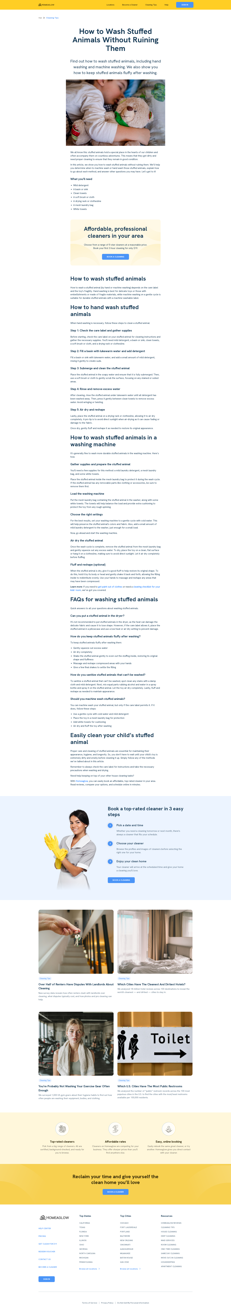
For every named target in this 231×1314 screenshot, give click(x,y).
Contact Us (44, 1259)
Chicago (124, 1223)
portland (125, 1231)
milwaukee (125, 1253)
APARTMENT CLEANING (171, 1266)
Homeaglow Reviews (171, 1223)
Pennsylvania (86, 1262)
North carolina (87, 1253)
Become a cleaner (47, 1267)
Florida (83, 1231)
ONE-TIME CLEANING (170, 1249)
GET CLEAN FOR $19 (47, 1244)
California (84, 1223)
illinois (83, 1240)
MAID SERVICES (168, 1240)
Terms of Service (89, 1303)
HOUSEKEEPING (168, 1262)
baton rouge (126, 1257)
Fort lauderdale (128, 1227)
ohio (81, 1244)
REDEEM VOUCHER (46, 1251)
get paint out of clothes (110, 586)
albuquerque (126, 1249)
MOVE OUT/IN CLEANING (172, 1257)
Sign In (185, 4)
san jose (124, 1262)
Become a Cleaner (130, 4)
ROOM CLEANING (168, 1244)
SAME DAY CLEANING (170, 1253)
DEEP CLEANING (168, 1236)
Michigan (83, 1257)
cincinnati (125, 1244)
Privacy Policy (107, 1303)
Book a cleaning (115, 256)
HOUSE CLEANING (169, 1231)
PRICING (42, 1236)
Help (166, 4)
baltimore (125, 1236)
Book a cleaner (115, 1192)
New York (84, 1236)
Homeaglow (82, 781)
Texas (82, 1227)
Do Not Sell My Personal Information (133, 1303)
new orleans (126, 1240)
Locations (110, 4)
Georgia (83, 1249)
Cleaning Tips (151, 4)
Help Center (44, 1228)
